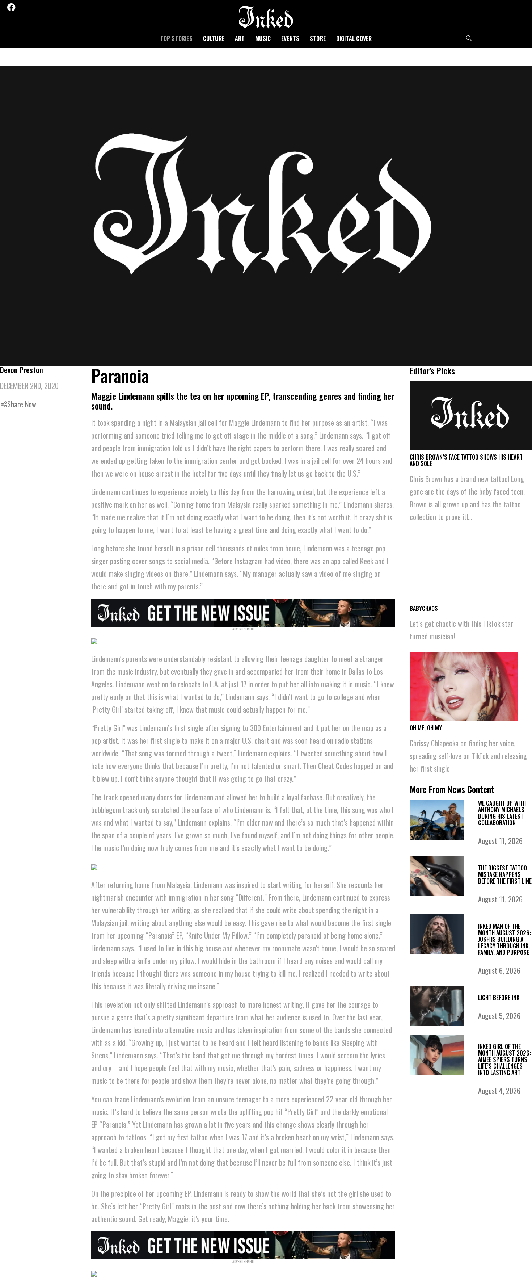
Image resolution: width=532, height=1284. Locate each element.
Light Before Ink (498, 997)
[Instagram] (32, 7)
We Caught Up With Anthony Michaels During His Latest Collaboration (502, 813)
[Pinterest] (41, 7)
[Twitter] (22, 7)
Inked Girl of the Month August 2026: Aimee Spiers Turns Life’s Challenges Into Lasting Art (504, 1059)
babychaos (424, 608)
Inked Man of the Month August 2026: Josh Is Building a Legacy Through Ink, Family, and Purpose (504, 939)
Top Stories (176, 38)
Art (240, 38)
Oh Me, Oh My (426, 727)
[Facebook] (11, 7)
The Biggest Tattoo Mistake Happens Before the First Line (505, 874)
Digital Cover (354, 38)
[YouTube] (61, 7)
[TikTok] (51, 7)
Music (263, 38)
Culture (213, 38)
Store (318, 38)
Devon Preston (21, 369)
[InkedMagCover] (243, 611)
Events (290, 38)
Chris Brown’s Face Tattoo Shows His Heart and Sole (466, 460)
